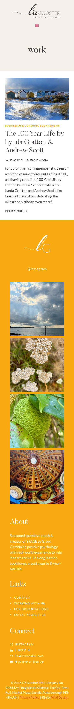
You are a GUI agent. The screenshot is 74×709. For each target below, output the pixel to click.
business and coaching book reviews (32, 125)
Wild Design (59, 697)
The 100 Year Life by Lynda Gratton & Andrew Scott (34, 142)
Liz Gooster (16, 159)
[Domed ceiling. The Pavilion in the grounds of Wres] (37, 477)
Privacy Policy (29, 697)
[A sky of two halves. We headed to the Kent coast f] (37, 309)
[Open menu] (37, 26)
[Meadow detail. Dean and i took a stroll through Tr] (37, 365)
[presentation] (37, 99)
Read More (16, 211)
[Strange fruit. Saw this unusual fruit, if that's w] (37, 421)
